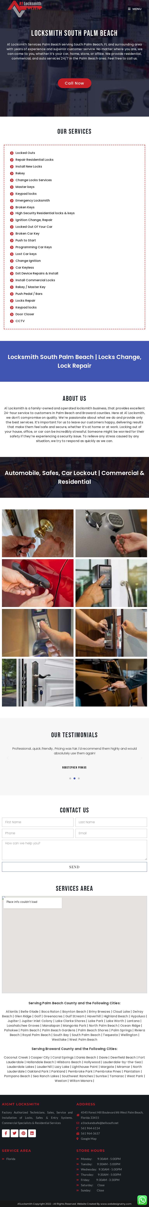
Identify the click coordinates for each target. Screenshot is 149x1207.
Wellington (129, 1035)
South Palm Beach (86, 1035)
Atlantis (12, 1011)
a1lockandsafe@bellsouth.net (100, 1123)
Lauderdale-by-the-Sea (122, 1062)
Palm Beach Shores (93, 1030)
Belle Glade (29, 1011)
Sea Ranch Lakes (46, 1076)
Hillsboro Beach (69, 1062)
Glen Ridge (23, 1016)
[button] (8, 758)
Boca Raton (50, 1011)
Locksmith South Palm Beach (74, 33)
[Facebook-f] (6, 1133)
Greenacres (53, 1016)
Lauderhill (44, 1067)
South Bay (61, 1035)
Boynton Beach (74, 1011)
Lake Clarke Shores (70, 1021)
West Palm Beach (83, 1039)
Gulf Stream (74, 1016)
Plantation (132, 1071)
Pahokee (11, 1030)
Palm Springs (121, 1030)
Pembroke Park (80, 1071)
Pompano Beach (17, 1076)
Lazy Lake (62, 1067)
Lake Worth (115, 1021)
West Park (135, 1076)
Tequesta (110, 1035)
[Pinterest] (23, 1133)
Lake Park (95, 1021)
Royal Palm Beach (36, 1035)
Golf (37, 1016)
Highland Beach (116, 1016)
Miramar (123, 1067)
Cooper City (40, 1057)
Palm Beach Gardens (58, 1030)
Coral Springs (63, 1057)
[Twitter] (14, 1133)
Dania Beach (86, 1057)
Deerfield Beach (123, 1057)
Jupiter (13, 1021)
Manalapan (51, 1025)
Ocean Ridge (130, 1025)
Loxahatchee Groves (23, 1025)
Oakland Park (38, 1071)
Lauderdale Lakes (20, 1067)
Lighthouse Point (85, 1067)
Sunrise (101, 1076)
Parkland (58, 1071)
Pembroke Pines (108, 1071)
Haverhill (94, 1016)
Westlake (59, 1039)
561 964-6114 (90, 1128)
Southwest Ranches (77, 1076)
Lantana (133, 1021)
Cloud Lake (121, 1011)
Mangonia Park (74, 1025)
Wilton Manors (81, 1081)
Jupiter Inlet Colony (37, 1021)
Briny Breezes (99, 1011)
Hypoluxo (138, 1016)
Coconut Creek (16, 1057)
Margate (107, 1067)
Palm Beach (30, 1030)
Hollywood (92, 1062)
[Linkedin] (32, 1133)
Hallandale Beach (40, 1062)
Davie (103, 1057)
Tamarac (117, 1076)
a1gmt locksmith (21, 1104)
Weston (61, 1081)
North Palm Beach (103, 1025)
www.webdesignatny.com (116, 1203)
